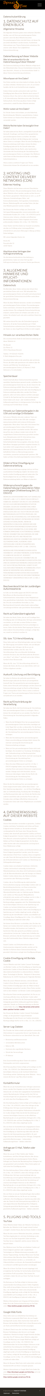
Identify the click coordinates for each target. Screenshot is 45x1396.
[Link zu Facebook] (40, 1390)
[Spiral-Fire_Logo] (18, 4)
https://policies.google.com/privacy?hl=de (21, 1306)
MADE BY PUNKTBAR (20, 1390)
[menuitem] (38, 4)
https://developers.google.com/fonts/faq (20, 1372)
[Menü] (38, 4)
